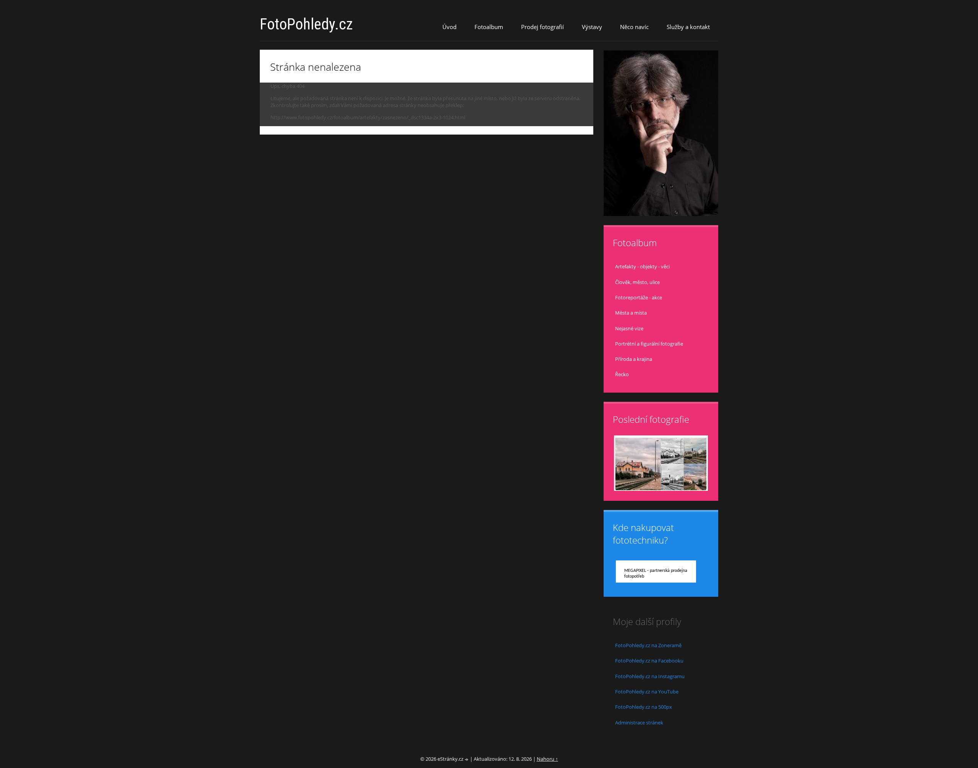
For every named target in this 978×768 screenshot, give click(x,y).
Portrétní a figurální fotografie (649, 343)
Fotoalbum (488, 27)
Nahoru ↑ (547, 758)
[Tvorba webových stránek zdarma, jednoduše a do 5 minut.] (467, 759)
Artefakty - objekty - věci (642, 266)
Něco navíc (634, 27)
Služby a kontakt (688, 27)
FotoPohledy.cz (306, 24)
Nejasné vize (629, 328)
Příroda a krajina (633, 359)
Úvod (449, 27)
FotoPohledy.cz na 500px (643, 706)
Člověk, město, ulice (637, 282)
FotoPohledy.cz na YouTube (646, 691)
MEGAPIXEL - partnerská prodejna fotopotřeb (655, 573)
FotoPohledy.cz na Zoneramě (648, 645)
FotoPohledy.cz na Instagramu (650, 676)
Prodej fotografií (542, 27)
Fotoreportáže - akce (638, 297)
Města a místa (631, 312)
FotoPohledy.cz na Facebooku (649, 660)
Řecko (622, 374)
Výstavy (592, 27)
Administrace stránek (639, 722)
